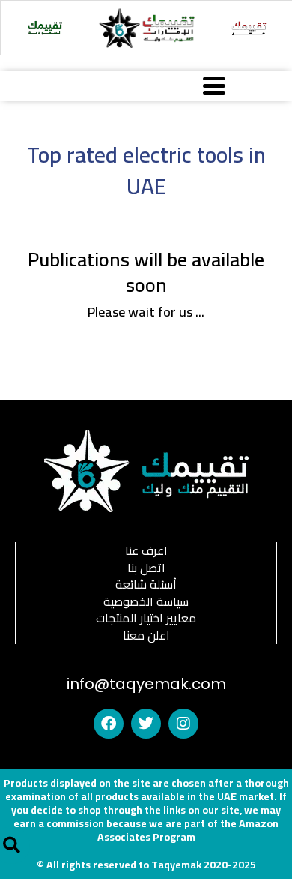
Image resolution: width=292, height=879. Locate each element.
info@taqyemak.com (146, 684)
